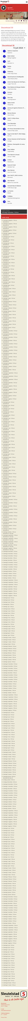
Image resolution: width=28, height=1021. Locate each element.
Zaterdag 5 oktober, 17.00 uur (9, 532)
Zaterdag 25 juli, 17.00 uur (8, 236)
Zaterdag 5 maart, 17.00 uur (9, 758)
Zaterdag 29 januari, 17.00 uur (9, 770)
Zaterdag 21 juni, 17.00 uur (9, 418)
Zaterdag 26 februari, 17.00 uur (9, 761)
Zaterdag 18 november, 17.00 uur (10, 564)
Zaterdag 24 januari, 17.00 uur (9, 317)
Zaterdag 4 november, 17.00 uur (10, 569)
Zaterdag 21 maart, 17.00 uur (9, 291)
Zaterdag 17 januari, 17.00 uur (9, 321)
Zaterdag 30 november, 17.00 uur (10, 509)
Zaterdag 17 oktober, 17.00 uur (9, 918)
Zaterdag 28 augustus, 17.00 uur (10, 819)
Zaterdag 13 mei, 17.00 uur (9, 622)
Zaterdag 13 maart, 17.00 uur (9, 872)
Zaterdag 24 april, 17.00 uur (9, 859)
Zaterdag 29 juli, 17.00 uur (8, 597)
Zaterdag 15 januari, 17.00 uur (9, 774)
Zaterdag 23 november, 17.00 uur (10, 512)
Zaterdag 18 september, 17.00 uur (10, 812)
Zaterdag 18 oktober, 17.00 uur (9, 363)
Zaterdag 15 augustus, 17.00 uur (10, 227)
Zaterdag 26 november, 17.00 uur (10, 675)
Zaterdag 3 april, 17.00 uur (8, 865)
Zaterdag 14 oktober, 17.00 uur (9, 575)
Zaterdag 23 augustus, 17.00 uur (10, 389)
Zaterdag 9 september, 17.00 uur (10, 586)
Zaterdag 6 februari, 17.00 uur (9, 883)
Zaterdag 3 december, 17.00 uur (10, 672)
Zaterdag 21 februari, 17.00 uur (9, 304)
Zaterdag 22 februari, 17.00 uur (9, 473)
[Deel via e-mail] (26, 21)
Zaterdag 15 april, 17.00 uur (9, 630)
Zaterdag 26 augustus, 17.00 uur (10, 591)
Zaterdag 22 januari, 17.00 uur (9, 772)
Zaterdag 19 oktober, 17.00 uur (9, 528)
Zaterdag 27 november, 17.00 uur (10, 790)
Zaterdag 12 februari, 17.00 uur (9, 765)
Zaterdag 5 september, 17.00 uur (10, 932)
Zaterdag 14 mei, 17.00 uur (9, 736)
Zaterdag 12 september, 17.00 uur (10, 929)
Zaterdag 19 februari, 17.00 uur (9, 763)
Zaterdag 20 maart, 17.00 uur (9, 870)
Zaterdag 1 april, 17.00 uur (8, 635)
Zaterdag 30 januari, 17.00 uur (9, 885)
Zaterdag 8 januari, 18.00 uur (9, 776)
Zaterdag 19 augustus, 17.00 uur (10, 593)
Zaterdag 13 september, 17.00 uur (10, 379)
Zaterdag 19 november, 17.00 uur (10, 677)
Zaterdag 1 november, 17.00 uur (10, 356)
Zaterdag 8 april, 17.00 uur (8, 633)
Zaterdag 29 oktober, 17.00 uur (9, 683)
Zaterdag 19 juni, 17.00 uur (9, 841)
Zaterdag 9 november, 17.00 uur (10, 519)
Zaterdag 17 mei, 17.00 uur (9, 434)
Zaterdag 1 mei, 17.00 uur (8, 857)
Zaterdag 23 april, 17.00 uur (9, 743)
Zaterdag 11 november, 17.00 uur (10, 566)
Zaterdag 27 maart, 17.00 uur (9, 868)
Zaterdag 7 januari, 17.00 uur (9, 661)
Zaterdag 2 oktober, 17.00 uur (9, 808)
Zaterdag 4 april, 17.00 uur (8, 285)
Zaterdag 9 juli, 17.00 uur (8, 719)
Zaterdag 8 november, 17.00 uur (10, 353)
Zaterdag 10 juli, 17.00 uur (8, 835)
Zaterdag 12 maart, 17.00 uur (9, 756)
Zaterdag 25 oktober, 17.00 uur (9, 360)
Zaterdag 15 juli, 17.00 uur (8, 602)
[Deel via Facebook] (19, 21)
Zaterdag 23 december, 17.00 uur (10, 553)
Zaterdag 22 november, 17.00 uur (10, 347)
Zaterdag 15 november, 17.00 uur (10, 350)
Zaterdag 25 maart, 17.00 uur (9, 637)
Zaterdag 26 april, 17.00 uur (9, 444)
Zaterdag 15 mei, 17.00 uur (9, 852)
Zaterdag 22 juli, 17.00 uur (8, 600)
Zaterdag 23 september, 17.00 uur (10, 582)
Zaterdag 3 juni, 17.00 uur (8, 615)
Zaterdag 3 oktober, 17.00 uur (9, 923)
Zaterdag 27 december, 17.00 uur (10, 330)
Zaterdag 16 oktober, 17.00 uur (9, 804)
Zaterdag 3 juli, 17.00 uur (8, 837)
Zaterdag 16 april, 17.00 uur (9, 745)
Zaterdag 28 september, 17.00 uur (10, 535)
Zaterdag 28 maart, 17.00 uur (9, 288)
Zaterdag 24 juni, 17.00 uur (9, 608)
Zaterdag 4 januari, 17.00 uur (9, 496)
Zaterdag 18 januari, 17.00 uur (9, 489)
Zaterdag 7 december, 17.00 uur (10, 506)
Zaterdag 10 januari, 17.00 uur (9, 324)
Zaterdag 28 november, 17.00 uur (10, 905)
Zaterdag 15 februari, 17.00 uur (9, 476)
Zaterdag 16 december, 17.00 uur (10, 555)
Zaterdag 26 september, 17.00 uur (10, 925)
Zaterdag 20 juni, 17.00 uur (9, 249)
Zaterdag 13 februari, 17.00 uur (9, 881)
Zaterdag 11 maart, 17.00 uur (9, 642)
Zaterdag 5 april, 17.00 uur (8, 454)
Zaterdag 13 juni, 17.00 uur (9, 252)
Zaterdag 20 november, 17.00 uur (10, 793)
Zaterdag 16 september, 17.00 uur (10, 584)
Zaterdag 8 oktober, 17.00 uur (9, 690)
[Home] (4, 1)
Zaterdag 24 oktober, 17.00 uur (9, 916)
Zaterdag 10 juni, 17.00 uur (9, 613)
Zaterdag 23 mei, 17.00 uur (9, 262)
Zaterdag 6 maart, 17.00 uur (9, 874)
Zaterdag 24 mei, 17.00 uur (9, 431)
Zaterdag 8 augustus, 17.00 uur (9, 230)
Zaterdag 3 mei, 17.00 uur (8, 441)
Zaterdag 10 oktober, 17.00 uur (9, 921)
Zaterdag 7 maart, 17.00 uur (9, 298)
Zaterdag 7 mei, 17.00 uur (8, 739)
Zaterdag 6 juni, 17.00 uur (8, 256)
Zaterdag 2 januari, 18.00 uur (9, 894)
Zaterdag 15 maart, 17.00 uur (9, 463)
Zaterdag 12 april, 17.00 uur (9, 450)
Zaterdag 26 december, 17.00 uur (10, 896)
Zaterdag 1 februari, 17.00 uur (9, 483)
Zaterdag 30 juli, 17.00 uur (8, 712)
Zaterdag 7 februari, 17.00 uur (9, 311)
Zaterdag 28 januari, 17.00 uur (9, 655)
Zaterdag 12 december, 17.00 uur (10, 901)
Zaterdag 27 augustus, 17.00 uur (10, 703)
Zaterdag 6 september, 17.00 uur (10, 382)
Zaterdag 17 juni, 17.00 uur (9, 611)
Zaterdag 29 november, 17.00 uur (10, 343)
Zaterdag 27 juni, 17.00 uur (9, 246)
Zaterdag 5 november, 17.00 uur (10, 681)
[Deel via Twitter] (21, 21)
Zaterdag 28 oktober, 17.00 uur (9, 571)
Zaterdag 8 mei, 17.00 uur (8, 854)
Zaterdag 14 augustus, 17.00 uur (10, 824)
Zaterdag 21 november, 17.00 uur (10, 907)
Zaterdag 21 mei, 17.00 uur (9, 734)
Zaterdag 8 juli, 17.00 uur (8, 604)
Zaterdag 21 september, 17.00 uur (10, 538)
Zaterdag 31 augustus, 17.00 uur (10, 548)
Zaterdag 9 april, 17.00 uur (8, 747)
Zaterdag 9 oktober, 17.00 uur (9, 806)
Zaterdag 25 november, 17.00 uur (10, 562)
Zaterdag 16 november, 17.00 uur (10, 515)
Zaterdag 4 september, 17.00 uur (10, 817)
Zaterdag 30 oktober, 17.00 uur (9, 799)
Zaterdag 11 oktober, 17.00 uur (9, 366)
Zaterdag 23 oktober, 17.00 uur (9, 801)
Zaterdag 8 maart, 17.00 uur (9, 467)
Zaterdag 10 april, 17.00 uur (9, 863)
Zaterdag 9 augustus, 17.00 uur (9, 395)
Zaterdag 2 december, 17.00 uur (10, 560)
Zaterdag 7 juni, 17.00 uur (8, 424)
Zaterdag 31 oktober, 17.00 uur (9, 914)
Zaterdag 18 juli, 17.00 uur (8, 239)
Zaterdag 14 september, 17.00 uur (10, 541)
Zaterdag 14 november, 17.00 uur (10, 910)
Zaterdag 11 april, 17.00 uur (9, 282)
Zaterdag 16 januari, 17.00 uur (9, 890)
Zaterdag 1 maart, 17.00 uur (9, 470)
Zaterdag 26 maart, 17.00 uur (9, 752)
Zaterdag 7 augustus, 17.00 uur (9, 826)
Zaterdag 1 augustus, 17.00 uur (9, 233)
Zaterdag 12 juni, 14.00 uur (9, 843)
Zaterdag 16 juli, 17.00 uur (8, 717)
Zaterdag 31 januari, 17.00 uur (9, 314)
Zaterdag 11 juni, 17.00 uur (9, 728)
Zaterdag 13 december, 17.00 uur (10, 337)
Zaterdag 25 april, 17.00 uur (9, 275)
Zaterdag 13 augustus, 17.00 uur (10, 708)
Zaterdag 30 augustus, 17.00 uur (10, 386)
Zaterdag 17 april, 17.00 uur (9, 861)
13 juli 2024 (18, 48)
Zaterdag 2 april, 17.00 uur (8, 750)
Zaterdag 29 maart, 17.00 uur (9, 457)
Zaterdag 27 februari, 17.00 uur (9, 876)
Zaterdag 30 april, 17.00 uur (9, 741)
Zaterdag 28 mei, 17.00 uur (9, 732)
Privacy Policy (4, 1017)
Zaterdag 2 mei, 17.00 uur (8, 272)
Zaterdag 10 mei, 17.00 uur (9, 437)
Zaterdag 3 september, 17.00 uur (10, 701)
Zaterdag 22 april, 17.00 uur (9, 628)
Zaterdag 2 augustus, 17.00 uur (9, 399)
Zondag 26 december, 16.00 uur (10, 782)
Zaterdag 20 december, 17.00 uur (10, 334)
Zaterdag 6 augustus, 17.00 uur (9, 710)
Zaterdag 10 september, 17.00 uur (10, 699)
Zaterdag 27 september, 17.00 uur (10, 373)
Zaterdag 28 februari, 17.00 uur (9, 301)
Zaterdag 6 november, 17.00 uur (10, 797)
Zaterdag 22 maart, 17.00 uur (9, 460)
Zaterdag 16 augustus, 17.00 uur (10, 392)
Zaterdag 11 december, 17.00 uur (10, 786)
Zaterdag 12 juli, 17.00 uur (8, 408)
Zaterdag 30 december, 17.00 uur (10, 551)
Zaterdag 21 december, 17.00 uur (10, 499)
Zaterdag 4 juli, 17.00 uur (8, 243)
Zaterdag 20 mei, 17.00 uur (9, 619)
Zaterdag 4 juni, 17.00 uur (8, 730)
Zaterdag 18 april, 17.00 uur (9, 278)
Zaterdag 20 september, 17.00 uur (10, 376)
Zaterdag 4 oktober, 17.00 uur (9, 369)
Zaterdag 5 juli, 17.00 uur (8, 411)
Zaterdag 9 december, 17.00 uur (10, 558)
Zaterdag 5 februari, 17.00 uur (9, 767)
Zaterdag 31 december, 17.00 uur (10, 664)
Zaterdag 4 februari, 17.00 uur (9, 653)
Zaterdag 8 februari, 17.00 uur (9, 480)
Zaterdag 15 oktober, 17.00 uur (9, 688)
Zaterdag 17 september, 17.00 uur (10, 697)
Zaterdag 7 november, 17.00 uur (10, 912)
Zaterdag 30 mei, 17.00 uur (9, 259)
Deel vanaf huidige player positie (20, 22)
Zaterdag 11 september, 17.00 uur (10, 815)
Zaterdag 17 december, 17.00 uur (10, 668)
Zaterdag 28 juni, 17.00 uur (9, 415)
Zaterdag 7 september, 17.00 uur (10, 545)
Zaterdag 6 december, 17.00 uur (10, 340)
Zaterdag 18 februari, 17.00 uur (9, 648)
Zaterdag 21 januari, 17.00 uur (9, 657)
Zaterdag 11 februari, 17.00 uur (9, 650)
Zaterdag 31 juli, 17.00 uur (8, 828)
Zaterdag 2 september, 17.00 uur (10, 589)
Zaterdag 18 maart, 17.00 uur (9, 639)
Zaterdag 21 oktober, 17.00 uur (9, 573)
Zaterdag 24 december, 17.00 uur (10, 666)
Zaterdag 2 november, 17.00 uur (10, 522)
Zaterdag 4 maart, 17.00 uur (9, 644)
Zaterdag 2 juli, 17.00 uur (8, 721)
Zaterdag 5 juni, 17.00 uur (8, 846)
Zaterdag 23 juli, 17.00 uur (8, 714)
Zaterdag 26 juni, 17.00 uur (9, 839)
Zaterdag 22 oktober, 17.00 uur (9, 686)
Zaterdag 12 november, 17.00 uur (10, 679)
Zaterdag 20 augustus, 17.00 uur (10, 706)
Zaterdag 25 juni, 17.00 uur (9, 723)
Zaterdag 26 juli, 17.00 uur (8, 402)
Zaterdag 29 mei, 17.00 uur (9, 848)
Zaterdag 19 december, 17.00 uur (10, 899)
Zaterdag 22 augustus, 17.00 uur (10, 223)
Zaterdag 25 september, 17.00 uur (10, 810)
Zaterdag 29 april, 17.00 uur (9, 626)
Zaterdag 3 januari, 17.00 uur (9, 327)
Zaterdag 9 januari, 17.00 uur (9, 892)
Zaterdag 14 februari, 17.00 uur (9, 308)
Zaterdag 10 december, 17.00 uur (10, 670)
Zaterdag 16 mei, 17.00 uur (9, 265)
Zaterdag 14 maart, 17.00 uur (9, 295)
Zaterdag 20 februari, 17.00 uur (9, 879)
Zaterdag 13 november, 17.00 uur (10, 795)
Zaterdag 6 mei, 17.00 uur (8, 624)
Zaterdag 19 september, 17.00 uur (10, 927)
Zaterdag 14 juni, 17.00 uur (9, 421)
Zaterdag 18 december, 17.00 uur (10, 784)
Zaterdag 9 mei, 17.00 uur (8, 269)
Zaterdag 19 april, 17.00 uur (9, 447)
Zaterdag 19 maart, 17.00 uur (9, 754)
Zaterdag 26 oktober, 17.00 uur (9, 525)
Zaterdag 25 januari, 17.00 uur (9, 486)
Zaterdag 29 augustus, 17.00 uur (10, 220)
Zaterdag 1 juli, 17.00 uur (8, 606)
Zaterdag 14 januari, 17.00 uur (9, 659)
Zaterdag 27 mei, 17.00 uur (9, 617)
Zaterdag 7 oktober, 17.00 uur (9, 578)
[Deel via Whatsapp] (16, 21)
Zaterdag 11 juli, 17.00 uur (8, 949)
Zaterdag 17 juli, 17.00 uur (8, 832)
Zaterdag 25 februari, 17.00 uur (9, 646)
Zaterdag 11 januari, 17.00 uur (9, 493)
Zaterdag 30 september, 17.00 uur (10, 580)
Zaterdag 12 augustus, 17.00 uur (10, 595)
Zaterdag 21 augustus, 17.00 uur (10, 821)
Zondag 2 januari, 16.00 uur (9, 779)
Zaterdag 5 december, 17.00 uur (10, 903)
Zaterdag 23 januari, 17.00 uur (9, 888)
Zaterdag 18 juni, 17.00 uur (9, 725)
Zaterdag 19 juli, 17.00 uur (8, 405)
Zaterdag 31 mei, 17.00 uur (9, 428)
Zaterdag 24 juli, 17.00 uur (8, 830)
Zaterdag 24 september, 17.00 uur (10, 694)
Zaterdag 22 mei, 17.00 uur (9, 850)
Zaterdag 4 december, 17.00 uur (10, 788)
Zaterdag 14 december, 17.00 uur (10, 502)
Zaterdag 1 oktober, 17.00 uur (9, 692)
